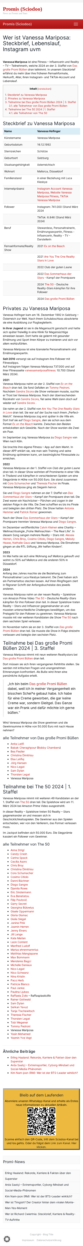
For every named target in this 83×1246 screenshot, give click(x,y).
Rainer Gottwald (21, 999)
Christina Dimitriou (22, 755)
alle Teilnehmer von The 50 (28, 113)
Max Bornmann (20, 957)
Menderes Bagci (21, 961)
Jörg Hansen (19, 763)
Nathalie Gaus (21, 542)
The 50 (49, 284)
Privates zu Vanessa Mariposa (25, 98)
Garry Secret (19, 903)
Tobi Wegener (19, 1022)
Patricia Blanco (20, 984)
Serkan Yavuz (19, 1007)
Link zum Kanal (60, 1143)
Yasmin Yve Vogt (21, 1037)
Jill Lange (17, 934)
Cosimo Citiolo (36, 538)
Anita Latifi (17, 743)
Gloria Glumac (19, 915)
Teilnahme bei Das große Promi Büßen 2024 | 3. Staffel (40, 102)
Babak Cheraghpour (23, 747)
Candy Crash (19, 853)
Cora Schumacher (19, 483)
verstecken (44, 88)
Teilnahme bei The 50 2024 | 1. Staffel (30, 109)
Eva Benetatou (20, 896)
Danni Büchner (20, 880)
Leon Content (19, 942)
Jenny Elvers (19, 930)
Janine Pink (18, 922)
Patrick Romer (29, 512)
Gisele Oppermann (22, 911)
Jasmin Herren (20, 926)
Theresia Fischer (46, 483)
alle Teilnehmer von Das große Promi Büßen (38, 105)
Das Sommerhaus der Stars (40, 517)
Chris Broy (19, 538)
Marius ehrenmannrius (24, 949)
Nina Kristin (18, 976)
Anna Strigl (17, 850)
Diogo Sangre (32, 420)
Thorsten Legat (20, 774)
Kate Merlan (18, 938)
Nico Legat (18, 766)
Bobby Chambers (49, 747)
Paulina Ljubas (20, 991)
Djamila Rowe (19, 888)
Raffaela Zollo (19, 995)
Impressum (28, 1240)
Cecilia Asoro (19, 861)
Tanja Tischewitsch (23, 1011)
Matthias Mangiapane (24, 953)
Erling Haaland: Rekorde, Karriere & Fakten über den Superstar (38, 1175)
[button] (7, 1239)
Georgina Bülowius (22, 907)
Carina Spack (19, 857)
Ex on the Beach (54, 246)
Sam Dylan (17, 770)
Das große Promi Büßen (60, 298)
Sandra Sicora (25, 391)
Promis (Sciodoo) (17, 24)
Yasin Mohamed (20, 1034)
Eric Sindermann (21, 892)
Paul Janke (18, 988)
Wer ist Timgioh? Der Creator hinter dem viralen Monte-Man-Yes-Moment (39, 1205)
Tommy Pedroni (59, 387)
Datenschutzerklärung (49, 1240)
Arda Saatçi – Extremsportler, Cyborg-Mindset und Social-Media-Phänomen (37, 1187)
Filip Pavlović (19, 899)
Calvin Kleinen (48, 527)
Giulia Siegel (18, 919)
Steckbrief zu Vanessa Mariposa (26, 94)
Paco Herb (17, 980)
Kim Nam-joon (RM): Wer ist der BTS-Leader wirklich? (44, 1072)
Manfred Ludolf (20, 945)
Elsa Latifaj (17, 759)
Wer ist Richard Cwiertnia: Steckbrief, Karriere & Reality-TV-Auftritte (40, 1216)
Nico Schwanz (20, 972)
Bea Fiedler (18, 751)
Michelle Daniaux (21, 965)
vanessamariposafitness (40, 370)
